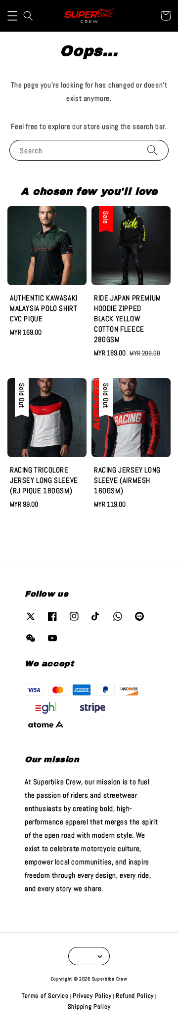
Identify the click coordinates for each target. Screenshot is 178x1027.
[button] (12, 16)
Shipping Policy (89, 1006)
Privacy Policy (92, 995)
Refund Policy (135, 995)
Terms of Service (45, 995)
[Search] (152, 150)
